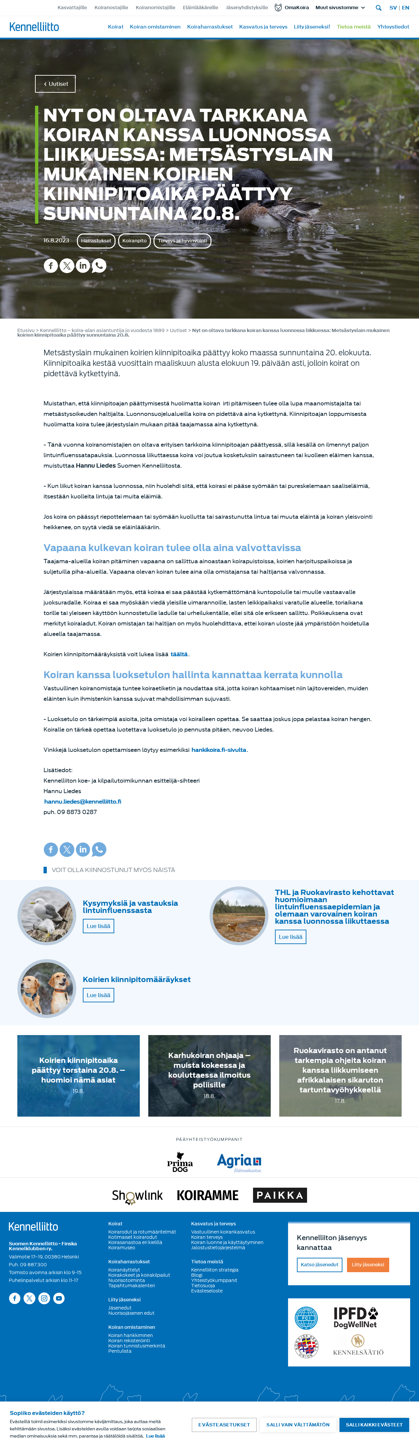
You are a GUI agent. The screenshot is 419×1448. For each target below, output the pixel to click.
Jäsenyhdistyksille (247, 7)
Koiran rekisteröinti (129, 1340)
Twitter (67, 265)
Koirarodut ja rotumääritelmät (142, 1232)
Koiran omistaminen (155, 26)
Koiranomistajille (155, 7)
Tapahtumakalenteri (131, 1285)
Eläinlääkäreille (200, 7)
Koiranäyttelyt (124, 1269)
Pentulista (120, 1351)
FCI (307, 1318)
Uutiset (58, 84)
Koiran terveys (207, 1237)
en (405, 7)
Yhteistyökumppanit (214, 1280)
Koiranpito (134, 240)
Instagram (44, 1298)
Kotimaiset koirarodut (132, 1237)
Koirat (115, 26)
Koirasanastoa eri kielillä (135, 1242)
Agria (239, 1162)
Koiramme (207, 1196)
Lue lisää (98, 926)
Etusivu (26, 330)
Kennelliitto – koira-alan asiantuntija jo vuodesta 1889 (102, 330)
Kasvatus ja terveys (263, 26)
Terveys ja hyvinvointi (182, 240)
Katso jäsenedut (319, 1264)
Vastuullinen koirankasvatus (223, 1232)
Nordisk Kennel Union (307, 1346)
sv (393, 7)
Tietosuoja (203, 1285)
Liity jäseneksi (124, 1300)
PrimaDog (180, 1162)
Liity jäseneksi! (312, 26)
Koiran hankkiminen (130, 1335)
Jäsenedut (120, 1307)
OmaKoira (297, 7)
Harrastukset (96, 240)
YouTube (59, 1298)
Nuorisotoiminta (126, 1280)
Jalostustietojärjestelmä (218, 1247)
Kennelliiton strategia (215, 1269)
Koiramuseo (121, 1247)
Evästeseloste (207, 1290)
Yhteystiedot (393, 26)
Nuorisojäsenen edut (131, 1313)
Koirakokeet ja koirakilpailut (139, 1275)
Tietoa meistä (354, 26)
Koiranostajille (111, 7)
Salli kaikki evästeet (374, 1425)
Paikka (280, 1196)
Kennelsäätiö (358, 1346)
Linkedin (83, 265)
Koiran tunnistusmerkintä (136, 1345)
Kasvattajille (72, 7)
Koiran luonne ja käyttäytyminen (227, 1242)
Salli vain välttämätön (297, 1425)
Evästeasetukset (224, 1424)
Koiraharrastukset (210, 26)
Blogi (196, 1275)
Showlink (137, 1196)
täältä (179, 654)
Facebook (51, 265)
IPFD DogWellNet (356, 1318)
